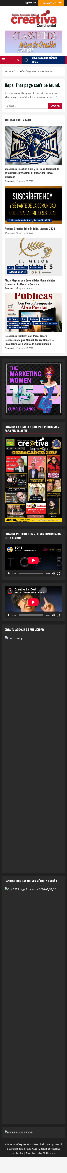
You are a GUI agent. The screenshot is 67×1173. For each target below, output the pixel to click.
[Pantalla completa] (58, 573)
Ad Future (13, 319)
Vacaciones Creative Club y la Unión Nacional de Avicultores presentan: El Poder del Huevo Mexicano (32, 173)
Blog (11, 267)
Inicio (8, 71)
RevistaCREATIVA (42, 220)
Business (34, 319)
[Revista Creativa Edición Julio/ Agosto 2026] (33, 205)
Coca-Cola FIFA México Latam (44, 60)
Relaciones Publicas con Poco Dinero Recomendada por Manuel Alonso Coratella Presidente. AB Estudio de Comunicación (29, 340)
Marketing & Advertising (33, 160)
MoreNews (32, 1153)
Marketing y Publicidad (46, 323)
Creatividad (35, 267)
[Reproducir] (8, 573)
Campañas (13, 160)
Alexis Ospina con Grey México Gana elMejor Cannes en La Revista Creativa (30, 282)
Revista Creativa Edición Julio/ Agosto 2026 (30, 228)
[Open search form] (18, 60)
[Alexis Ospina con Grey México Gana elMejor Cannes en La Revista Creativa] (33, 257)
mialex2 (10, 181)
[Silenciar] (53, 573)
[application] (33, 560)
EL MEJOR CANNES (17, 272)
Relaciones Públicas (18, 327)
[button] (3, 59)
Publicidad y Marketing (19, 220)
